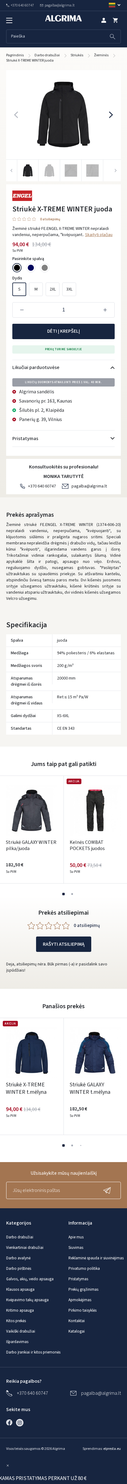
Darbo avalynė (18, 1258)
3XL (69, 289)
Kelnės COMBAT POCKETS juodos (87, 845)
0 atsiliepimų (50, 219)
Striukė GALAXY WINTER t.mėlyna (90, 1088)
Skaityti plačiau (99, 235)
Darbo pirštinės (18, 1268)
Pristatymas (78, 1279)
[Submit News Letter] (108, 1190)
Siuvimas (75, 1247)
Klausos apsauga (20, 1289)
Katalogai (76, 1331)
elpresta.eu (112, 1448)
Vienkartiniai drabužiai (24, 1247)
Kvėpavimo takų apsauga (27, 1300)
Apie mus (76, 1237)
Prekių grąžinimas (83, 1289)
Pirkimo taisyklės (82, 1310)
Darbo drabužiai (19, 1237)
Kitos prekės (16, 1321)
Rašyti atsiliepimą (63, 944)
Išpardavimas (17, 1342)
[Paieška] (112, 36)
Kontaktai (76, 1321)
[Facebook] (10, 1422)
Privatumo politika (84, 1268)
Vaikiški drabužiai (20, 1331)
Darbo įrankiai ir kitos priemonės (33, 1352)
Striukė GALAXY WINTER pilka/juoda (31, 845)
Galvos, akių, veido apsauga (30, 1279)
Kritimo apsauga (20, 1310)
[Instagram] (21, 1422)
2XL (53, 289)
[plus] (105, 310)
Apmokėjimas (79, 1300)
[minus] (22, 310)
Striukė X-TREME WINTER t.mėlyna (26, 1088)
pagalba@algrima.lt (89, 486)
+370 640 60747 (42, 486)
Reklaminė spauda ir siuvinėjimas (96, 1258)
